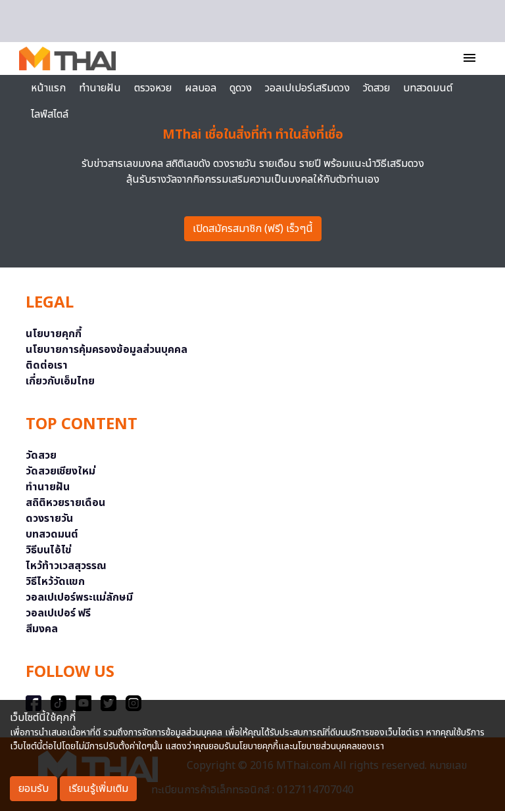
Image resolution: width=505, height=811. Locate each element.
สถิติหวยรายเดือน (65, 503)
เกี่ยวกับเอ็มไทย (60, 381)
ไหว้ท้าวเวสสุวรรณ (66, 566)
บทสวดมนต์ (427, 88)
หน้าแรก (48, 88)
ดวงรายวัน (49, 518)
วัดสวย (376, 88)
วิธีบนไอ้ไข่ (49, 550)
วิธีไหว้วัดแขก (55, 582)
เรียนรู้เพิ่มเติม (98, 789)
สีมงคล (42, 629)
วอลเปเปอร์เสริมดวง (307, 88)
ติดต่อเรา (47, 365)
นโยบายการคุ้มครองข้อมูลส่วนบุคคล (106, 350)
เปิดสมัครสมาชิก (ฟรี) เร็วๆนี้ (253, 229)
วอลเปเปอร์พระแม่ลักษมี (79, 597)
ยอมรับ (33, 789)
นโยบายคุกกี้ (54, 334)
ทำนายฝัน (100, 88)
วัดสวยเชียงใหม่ (60, 471)
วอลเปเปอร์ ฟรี (58, 613)
